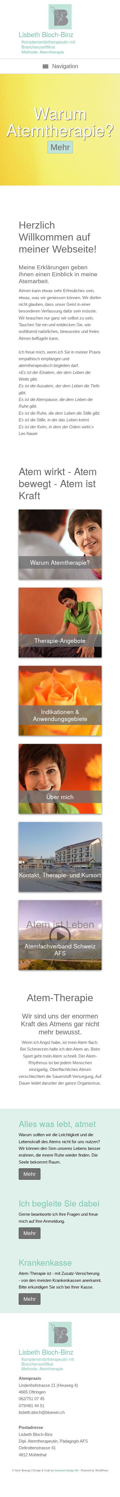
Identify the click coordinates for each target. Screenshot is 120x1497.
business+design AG (66, 1470)
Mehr (60, 147)
